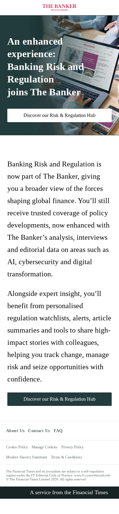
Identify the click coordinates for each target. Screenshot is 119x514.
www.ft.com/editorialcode (92, 475)
